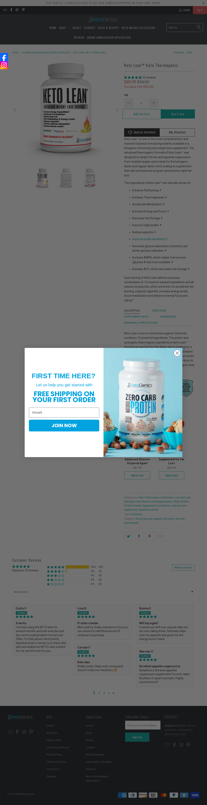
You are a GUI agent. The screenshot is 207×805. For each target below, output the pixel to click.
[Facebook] (4, 57)
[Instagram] (4, 65)
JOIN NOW (64, 425)
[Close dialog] (177, 353)
